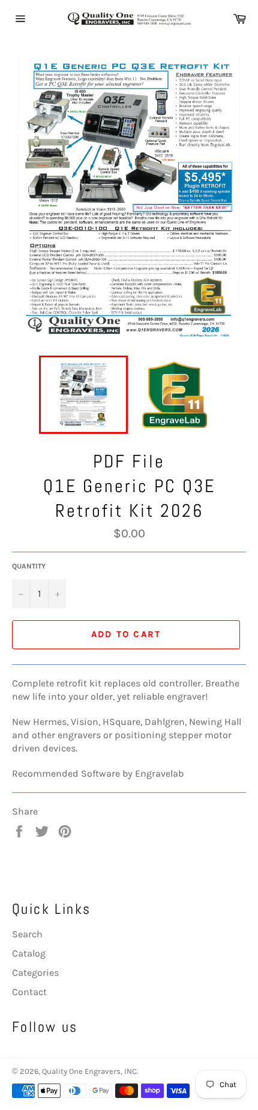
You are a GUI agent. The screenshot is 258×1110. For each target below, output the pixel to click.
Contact (29, 991)
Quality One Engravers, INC (89, 1071)
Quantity (29, 566)
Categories (35, 972)
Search (27, 934)
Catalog (29, 953)
